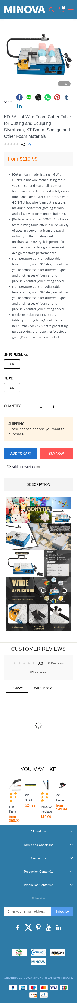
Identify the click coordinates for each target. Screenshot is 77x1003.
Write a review (38, 672)
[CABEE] (19, 952)
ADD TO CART (20, 453)
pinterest (57, 97)
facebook (19, 97)
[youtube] (48, 928)
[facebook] (18, 928)
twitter (38, 97)
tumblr (66, 97)
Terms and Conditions (38, 844)
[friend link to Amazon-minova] (57, 952)
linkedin (19, 106)
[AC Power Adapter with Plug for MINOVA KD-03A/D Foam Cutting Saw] (62, 785)
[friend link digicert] (38, 952)
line (29, 97)
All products (38, 831)
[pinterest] (38, 928)
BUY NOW (56, 453)
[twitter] (28, 928)
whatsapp (47, 97)
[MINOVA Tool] (38, 961)
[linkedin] (59, 928)
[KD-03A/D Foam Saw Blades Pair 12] (30, 785)
